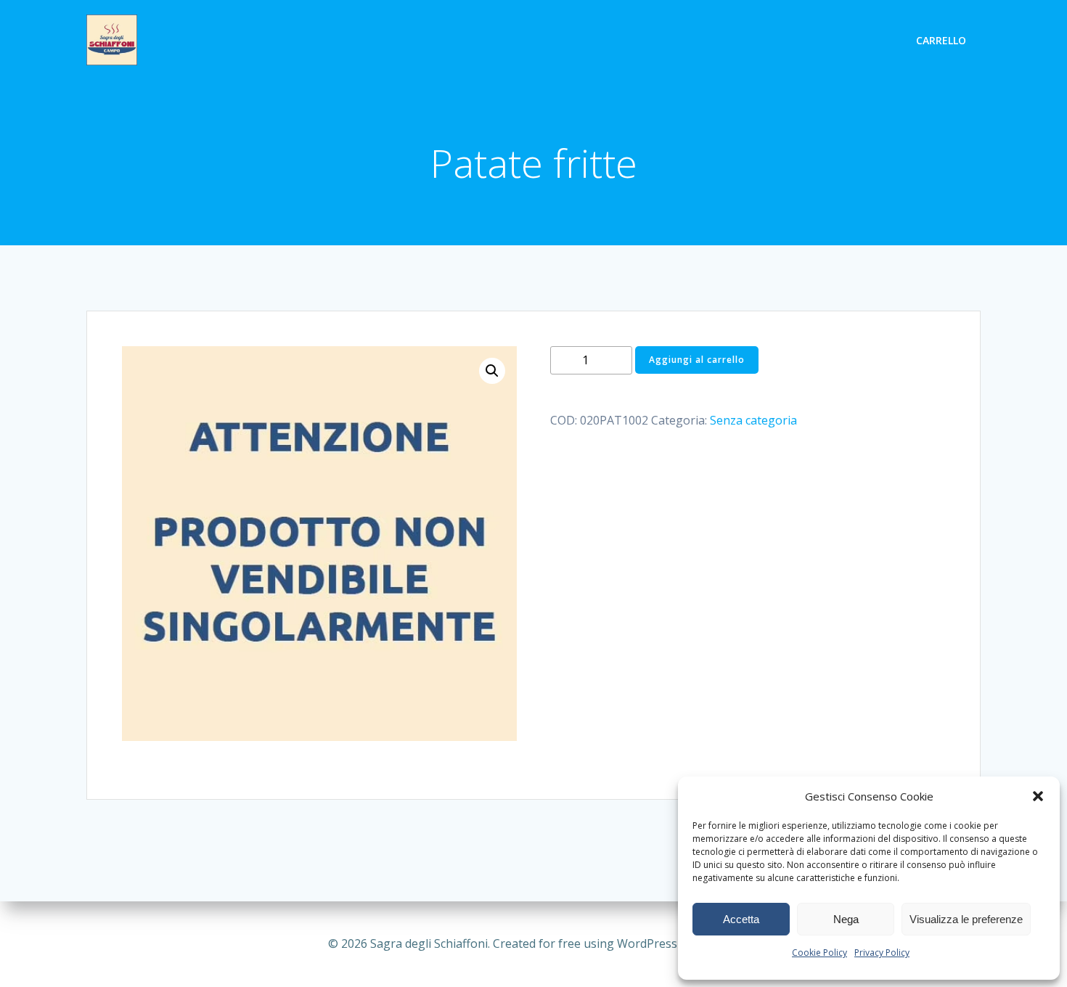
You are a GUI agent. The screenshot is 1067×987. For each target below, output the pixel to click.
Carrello (941, 40)
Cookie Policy (819, 952)
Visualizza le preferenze (966, 919)
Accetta (741, 919)
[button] (1038, 796)
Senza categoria (753, 420)
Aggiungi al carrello (697, 359)
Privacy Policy (881, 952)
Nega (846, 919)
